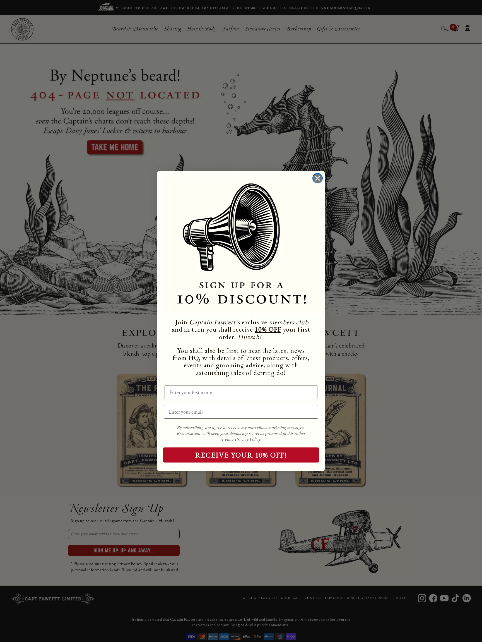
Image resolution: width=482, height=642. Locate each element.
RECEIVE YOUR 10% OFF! (241, 455)
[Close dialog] (317, 178)
